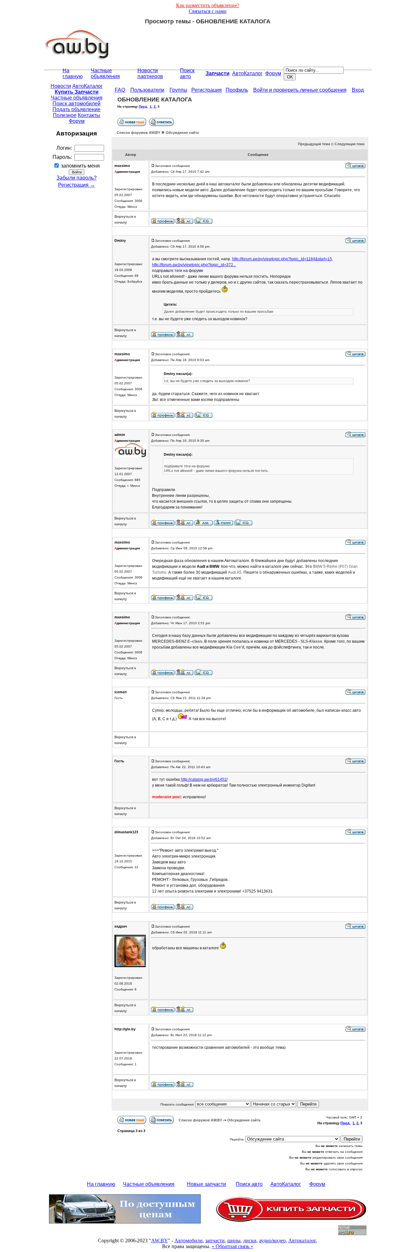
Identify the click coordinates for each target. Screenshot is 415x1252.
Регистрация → (76, 185)
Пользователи (147, 90)
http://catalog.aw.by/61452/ (204, 779)
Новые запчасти (206, 1184)
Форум (273, 73)
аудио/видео (272, 1240)
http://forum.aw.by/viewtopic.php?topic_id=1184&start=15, (282, 259)
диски (249, 1240)
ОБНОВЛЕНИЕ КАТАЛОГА (154, 99)
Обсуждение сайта (182, 133)
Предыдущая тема (314, 144)
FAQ (120, 90)
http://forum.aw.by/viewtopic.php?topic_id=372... (194, 265)
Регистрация (206, 90)
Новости (61, 86)
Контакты (89, 115)
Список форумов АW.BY (138, 133)
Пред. (143, 106)
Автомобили (188, 1240)
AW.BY (159, 1240)
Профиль (237, 90)
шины (234, 1240)
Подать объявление (77, 109)
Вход (358, 90)
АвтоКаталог (247, 73)
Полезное (65, 115)
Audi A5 (235, 572)
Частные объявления (105, 73)
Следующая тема (349, 144)
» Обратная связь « (232, 1246)
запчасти (215, 1240)
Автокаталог (302, 1240)
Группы (178, 90)
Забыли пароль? (76, 178)
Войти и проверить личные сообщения (300, 90)
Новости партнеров (150, 73)
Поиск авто (187, 73)
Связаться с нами (208, 11)
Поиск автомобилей (77, 103)
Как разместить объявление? (207, 5)
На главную (73, 73)
